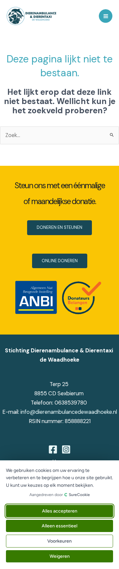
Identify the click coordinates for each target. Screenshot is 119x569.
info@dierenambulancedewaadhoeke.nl (68, 412)
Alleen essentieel (59, 526)
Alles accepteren (59, 511)
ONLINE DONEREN (60, 261)
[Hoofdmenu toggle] (105, 16)
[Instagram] (66, 449)
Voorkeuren (59, 541)
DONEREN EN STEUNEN (59, 227)
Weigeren (60, 556)
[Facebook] (53, 449)
